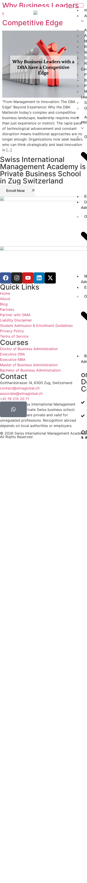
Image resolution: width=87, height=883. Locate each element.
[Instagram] (16, 278)
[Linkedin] (39, 278)
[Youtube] (27, 278)
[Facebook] (5, 278)
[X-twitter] (50, 278)
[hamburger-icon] (79, 5)
